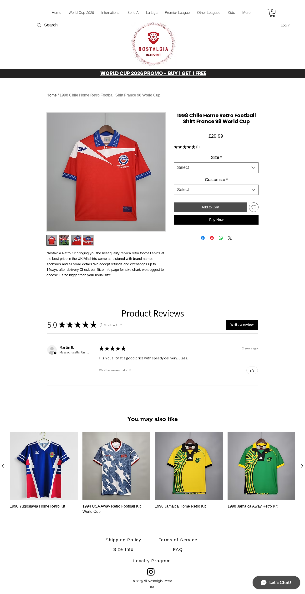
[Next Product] (302, 466)
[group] (152, 473)
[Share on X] (230, 238)
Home (51, 95)
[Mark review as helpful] (252, 370)
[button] (110, 12)
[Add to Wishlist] (254, 207)
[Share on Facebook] (203, 238)
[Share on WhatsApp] (221, 238)
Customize (216, 179)
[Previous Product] (3, 466)
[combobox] (216, 167)
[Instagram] (151, 572)
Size (216, 157)
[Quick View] (44, 466)
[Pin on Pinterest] (212, 238)
